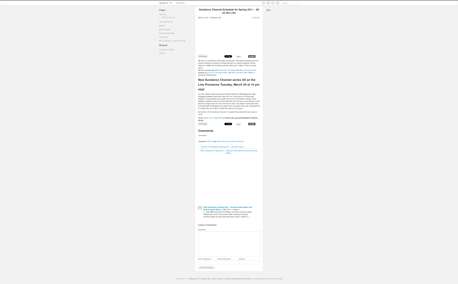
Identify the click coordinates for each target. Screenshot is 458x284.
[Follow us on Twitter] (273, 3)
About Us (162, 14)
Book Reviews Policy (167, 33)
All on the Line (223, 141)
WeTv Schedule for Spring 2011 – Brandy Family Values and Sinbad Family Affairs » (229, 151)
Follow (204, 56)
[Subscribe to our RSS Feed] (277, 3)
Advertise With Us (166, 22)
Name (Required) (204, 259)
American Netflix (268, 278)
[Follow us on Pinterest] (263, 3)
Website (242, 259)
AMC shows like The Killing (225, 70)
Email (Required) (224, 259)
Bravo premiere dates (248, 70)
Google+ (162, 53)
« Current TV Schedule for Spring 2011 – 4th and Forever (221, 147)
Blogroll (162, 25)
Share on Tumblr (251, 56)
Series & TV (165, 3)
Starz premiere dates (239, 72)
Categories (180, 3)
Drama (209, 141)
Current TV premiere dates (217, 72)
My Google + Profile (166, 49)
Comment (202, 229)
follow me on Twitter (211, 118)
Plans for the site (168, 17)
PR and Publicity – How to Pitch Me (172, 41)
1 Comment (255, 17)
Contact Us (163, 37)
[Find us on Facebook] (268, 3)
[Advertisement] (218, 37)
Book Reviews (164, 29)
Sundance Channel (236, 141)
